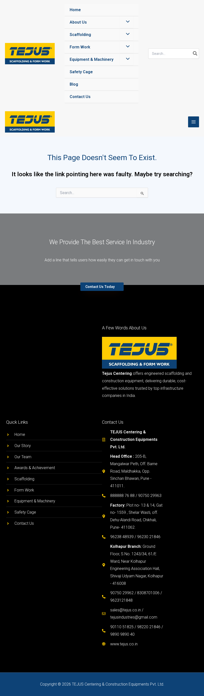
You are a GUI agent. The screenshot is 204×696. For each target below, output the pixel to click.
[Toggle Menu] (126, 22)
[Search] (195, 54)
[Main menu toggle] (193, 121)
